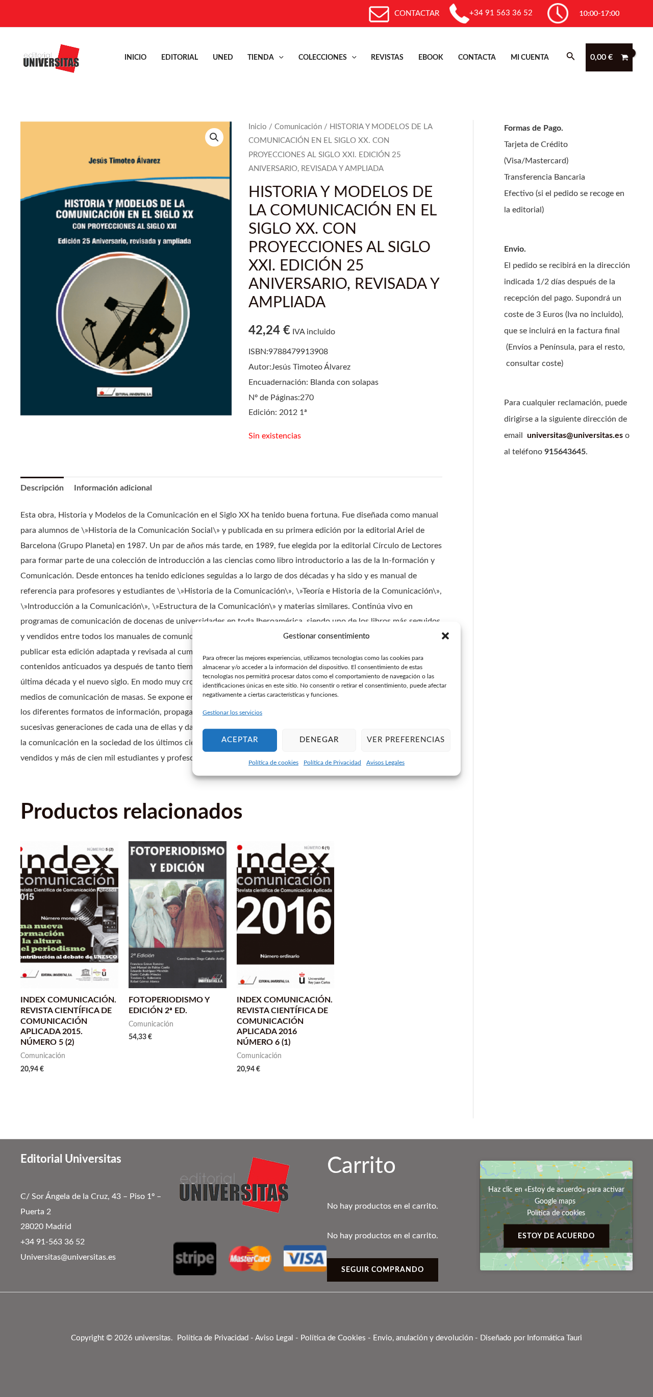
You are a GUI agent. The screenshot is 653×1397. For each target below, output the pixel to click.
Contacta (477, 57)
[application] (279, 57)
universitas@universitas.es (575, 435)
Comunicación (298, 127)
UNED (223, 57)
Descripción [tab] (42, 488)
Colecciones (322, 57)
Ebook (430, 57)
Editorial (179, 57)
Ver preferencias (406, 740)
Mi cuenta (530, 57)
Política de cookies (273, 762)
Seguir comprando (382, 1269)
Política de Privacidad (332, 762)
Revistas (387, 57)
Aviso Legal (274, 1338)
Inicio (135, 57)
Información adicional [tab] (113, 488)
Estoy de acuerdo (556, 1235)
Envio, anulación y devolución (423, 1338)
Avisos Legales (385, 762)
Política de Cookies (333, 1338)
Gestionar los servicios (232, 712)
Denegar (319, 740)
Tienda (260, 57)
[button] (445, 636)
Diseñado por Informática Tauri (531, 1338)
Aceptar (239, 740)
